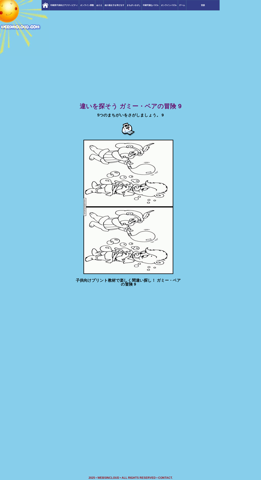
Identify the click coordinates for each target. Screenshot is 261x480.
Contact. (165, 477)
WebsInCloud (108, 477)
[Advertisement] (130, 74)
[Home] (45, 5)
